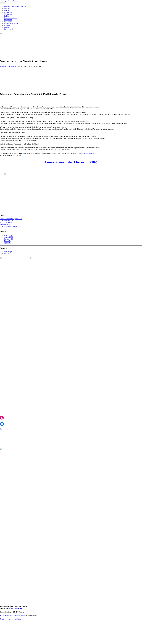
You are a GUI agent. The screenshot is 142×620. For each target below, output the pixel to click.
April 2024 (7, 243)
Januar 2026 (8, 235)
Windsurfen (8, 12)
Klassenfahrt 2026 (6, 224)
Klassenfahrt (8, 21)
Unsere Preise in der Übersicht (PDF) (71, 162)
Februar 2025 (8, 239)
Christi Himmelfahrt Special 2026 (11, 219)
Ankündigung (8, 252)
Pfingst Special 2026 (7, 221)
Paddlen (6, 16)
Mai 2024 (7, 241)
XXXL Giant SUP (6, 222)
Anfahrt (6, 10)
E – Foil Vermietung (10, 18)
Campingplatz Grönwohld (85, 153)
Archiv (6, 253)
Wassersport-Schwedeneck (9, 1)
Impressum (7, 25)
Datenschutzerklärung (11, 23)
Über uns (7, 8)
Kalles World (8, 29)
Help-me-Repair (16, 608)
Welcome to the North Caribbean (15, 6)
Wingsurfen (8, 14)
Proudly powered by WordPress (10, 619)
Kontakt (6, 27)
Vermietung (8, 20)
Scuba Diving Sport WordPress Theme (13, 615)
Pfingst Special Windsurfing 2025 (11, 226)
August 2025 (8, 237)
